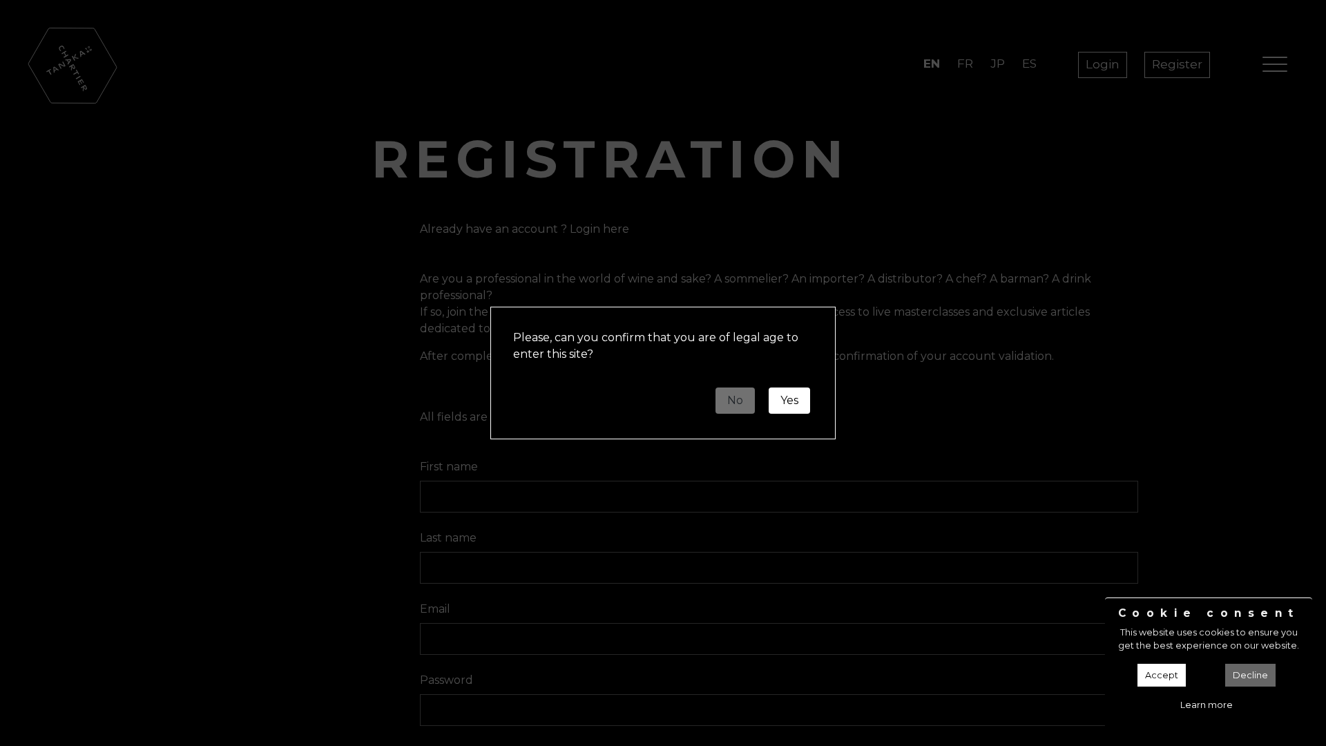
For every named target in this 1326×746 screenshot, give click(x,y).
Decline (1250, 675)
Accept (1161, 675)
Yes (789, 400)
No (735, 400)
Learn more (1206, 705)
